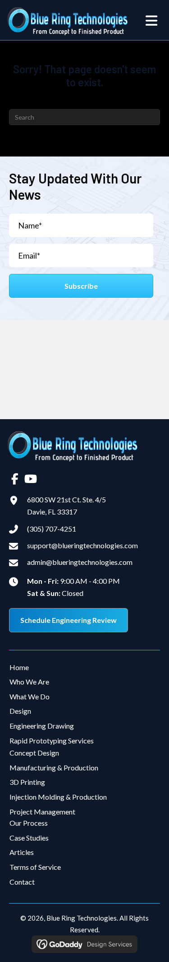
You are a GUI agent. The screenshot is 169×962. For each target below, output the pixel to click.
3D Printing (27, 782)
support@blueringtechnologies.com (82, 545)
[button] (81, 286)
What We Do (29, 696)
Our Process (28, 823)
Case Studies (29, 837)
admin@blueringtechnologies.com (79, 562)
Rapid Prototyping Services (51, 740)
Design (20, 711)
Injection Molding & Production (58, 796)
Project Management (42, 811)
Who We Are (29, 681)
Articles (21, 852)
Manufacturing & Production (53, 767)
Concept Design (34, 752)
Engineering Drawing (41, 725)
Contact (22, 881)
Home (19, 667)
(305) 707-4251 (51, 528)
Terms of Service (35, 867)
